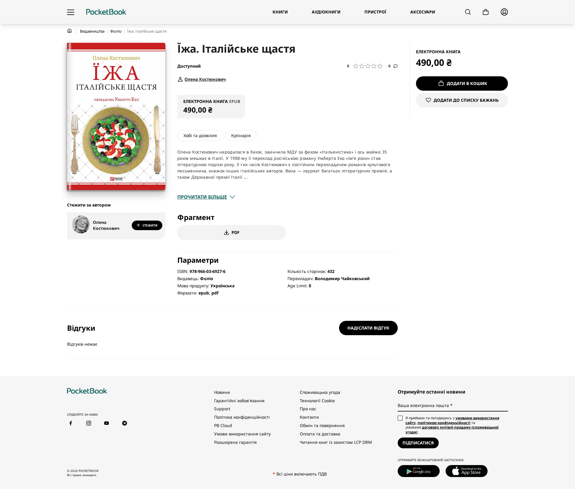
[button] (366, 66)
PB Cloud (223, 425)
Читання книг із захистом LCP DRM (336, 442)
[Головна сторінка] (106, 12)
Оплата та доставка (320, 434)
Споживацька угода (320, 392)
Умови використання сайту (242, 434)
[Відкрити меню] (70, 12)
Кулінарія (241, 135)
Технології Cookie (317, 400)
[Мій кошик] (486, 12)
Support (222, 408)
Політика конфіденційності (242, 417)
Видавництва (92, 31)
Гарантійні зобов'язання (239, 400)
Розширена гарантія (235, 442)
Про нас (308, 408)
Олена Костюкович (106, 225)
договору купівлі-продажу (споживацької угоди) (452, 430)
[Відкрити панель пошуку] (468, 12)
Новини (222, 392)
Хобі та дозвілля (200, 135)
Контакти (309, 417)
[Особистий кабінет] (504, 12)
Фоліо (116, 31)
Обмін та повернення (322, 425)
